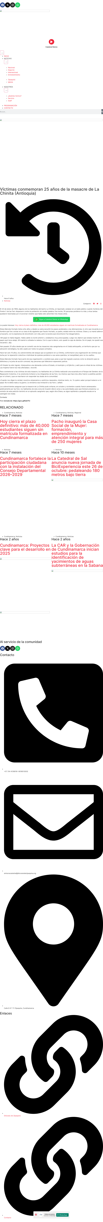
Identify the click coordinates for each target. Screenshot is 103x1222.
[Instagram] (12, 4)
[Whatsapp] (17, 4)
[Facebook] (2, 4)
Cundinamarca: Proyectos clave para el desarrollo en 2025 (25, 549)
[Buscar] (102, 111)
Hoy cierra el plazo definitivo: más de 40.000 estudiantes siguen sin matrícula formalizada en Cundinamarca (56, 325)
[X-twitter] (7, 4)
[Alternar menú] (2, 53)
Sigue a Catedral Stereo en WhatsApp (53, 319)
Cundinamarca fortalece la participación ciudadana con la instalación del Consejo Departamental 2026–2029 (25, 466)
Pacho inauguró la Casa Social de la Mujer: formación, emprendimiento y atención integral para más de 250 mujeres (77, 431)
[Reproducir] (51, 42)
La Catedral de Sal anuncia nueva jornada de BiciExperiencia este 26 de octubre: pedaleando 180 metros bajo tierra (77, 466)
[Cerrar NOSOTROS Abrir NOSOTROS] (6, 90)
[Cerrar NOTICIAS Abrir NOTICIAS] (6, 62)
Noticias (7, 301)
